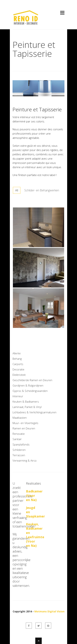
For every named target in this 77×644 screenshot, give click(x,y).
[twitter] (38, 626)
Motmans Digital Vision (49, 611)
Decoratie (18, 369)
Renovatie (19, 433)
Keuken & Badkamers (26, 401)
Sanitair (17, 439)
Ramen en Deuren (24, 428)
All (16, 190)
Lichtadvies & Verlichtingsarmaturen (34, 412)
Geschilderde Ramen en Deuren (32, 380)
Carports (18, 364)
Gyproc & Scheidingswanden (30, 391)
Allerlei (17, 353)
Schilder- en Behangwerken (41, 190)
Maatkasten (20, 417)
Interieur (18, 396)
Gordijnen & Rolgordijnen (28, 385)
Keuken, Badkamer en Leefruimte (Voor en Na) (35, 535)
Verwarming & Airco (25, 460)
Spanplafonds (21, 444)
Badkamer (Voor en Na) (34, 495)
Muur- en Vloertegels (25, 423)
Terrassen (19, 455)
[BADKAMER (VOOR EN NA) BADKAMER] (38, 246)
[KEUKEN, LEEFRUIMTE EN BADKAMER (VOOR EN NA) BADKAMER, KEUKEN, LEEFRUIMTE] (38, 327)
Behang (17, 358)
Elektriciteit (19, 375)
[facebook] (29, 626)
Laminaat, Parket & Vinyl (27, 407)
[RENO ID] (26, 22)
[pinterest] (48, 626)
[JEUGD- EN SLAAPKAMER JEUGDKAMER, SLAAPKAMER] (38, 286)
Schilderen (19, 450)
